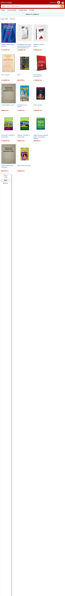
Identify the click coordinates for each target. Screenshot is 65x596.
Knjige (3, 10)
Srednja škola (23, 10)
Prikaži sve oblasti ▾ (32, 14)
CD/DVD (31, 10)
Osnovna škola (11, 10)
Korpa (5, 180)
